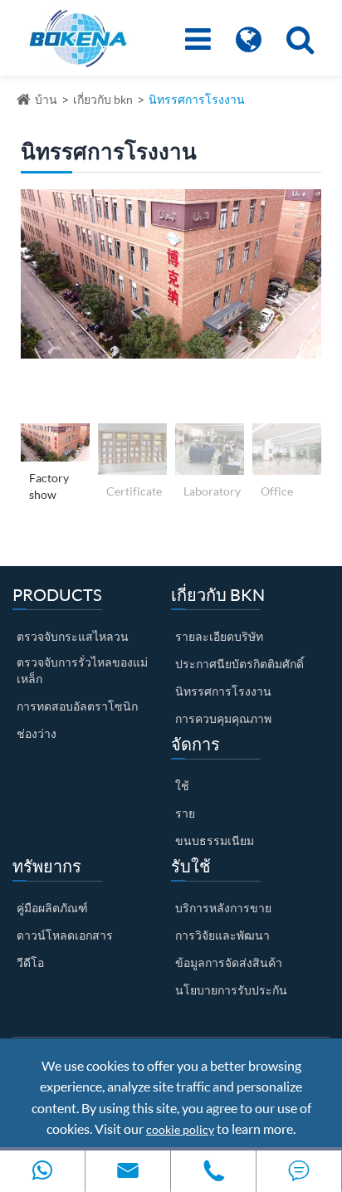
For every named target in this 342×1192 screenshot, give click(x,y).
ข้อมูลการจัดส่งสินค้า (228, 962)
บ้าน (46, 99)
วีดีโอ (30, 962)
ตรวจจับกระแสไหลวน (73, 636)
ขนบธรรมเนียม (214, 840)
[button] (32, 302)
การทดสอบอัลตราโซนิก (77, 706)
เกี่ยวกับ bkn (103, 99)
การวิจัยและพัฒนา (222, 935)
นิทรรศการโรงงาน (197, 99)
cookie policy (180, 1129)
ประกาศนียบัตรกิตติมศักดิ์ (239, 664)
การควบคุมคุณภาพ (223, 718)
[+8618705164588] (42, 1170)
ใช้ (182, 786)
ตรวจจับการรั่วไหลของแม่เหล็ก (82, 670)
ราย (185, 813)
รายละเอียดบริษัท (219, 636)
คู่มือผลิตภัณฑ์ (52, 908)
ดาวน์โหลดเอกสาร (65, 935)
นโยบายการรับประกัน (231, 990)
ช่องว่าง (36, 733)
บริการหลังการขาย (223, 908)
